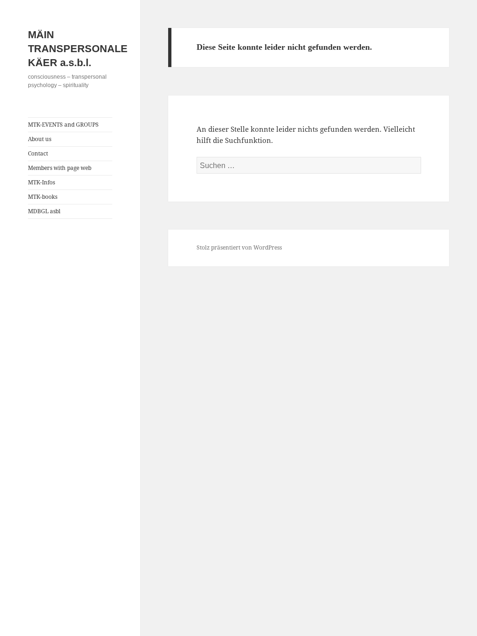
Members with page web (59, 168)
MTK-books (42, 197)
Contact (38, 153)
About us (39, 139)
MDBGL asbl (44, 211)
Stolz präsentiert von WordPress (239, 247)
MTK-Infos (41, 182)
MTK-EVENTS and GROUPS (63, 125)
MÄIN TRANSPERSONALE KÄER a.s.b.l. (78, 48)
